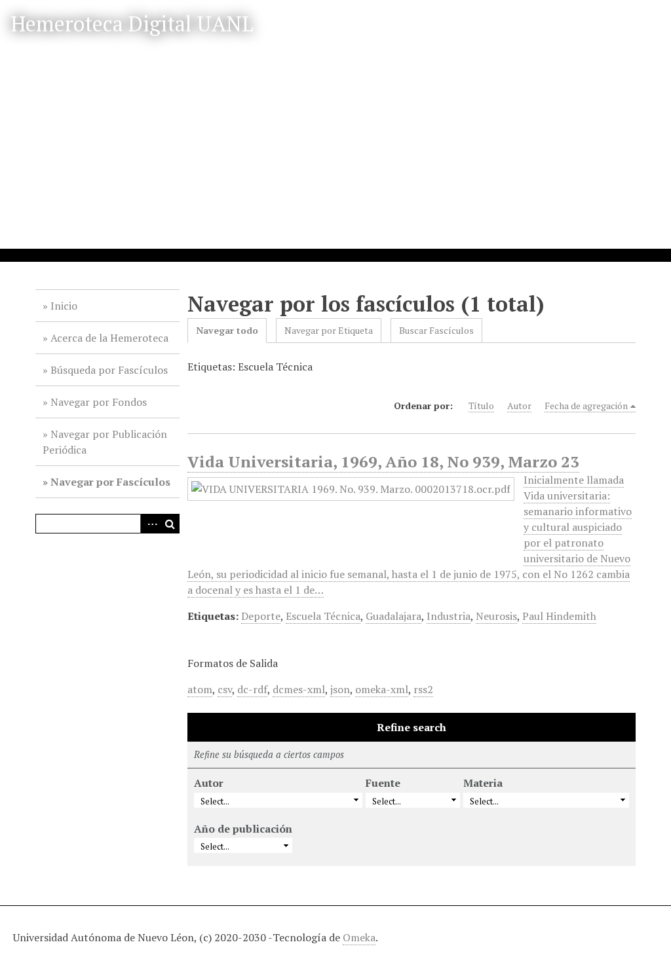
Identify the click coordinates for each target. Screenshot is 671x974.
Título (481, 405)
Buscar (170, 523)
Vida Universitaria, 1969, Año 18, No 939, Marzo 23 (383, 461)
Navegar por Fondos (98, 402)
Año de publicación (243, 828)
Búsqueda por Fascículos (109, 370)
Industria (448, 616)
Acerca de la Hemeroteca (109, 338)
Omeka (359, 937)
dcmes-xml (299, 689)
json (340, 689)
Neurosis (496, 616)
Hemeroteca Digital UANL (132, 23)
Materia (483, 783)
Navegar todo (227, 330)
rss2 (423, 689)
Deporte (260, 616)
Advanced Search (150, 523)
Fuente (383, 783)
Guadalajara (393, 616)
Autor (519, 405)
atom (199, 689)
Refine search (411, 727)
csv (225, 689)
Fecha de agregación (586, 405)
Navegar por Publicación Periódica (105, 442)
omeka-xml (381, 689)
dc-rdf (252, 689)
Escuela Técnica (323, 616)
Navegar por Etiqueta (328, 330)
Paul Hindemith (559, 616)
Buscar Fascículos (436, 330)
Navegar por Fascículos (110, 482)
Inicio (63, 305)
